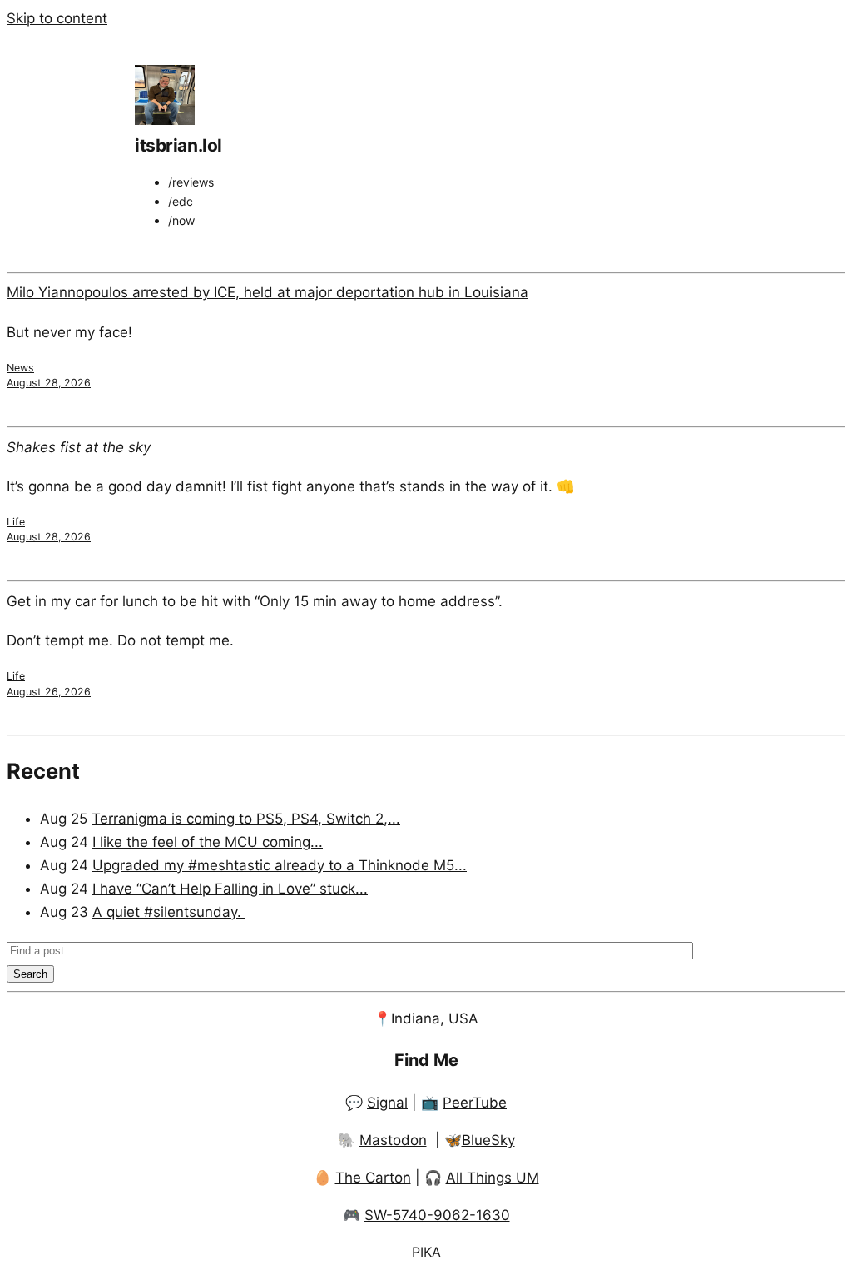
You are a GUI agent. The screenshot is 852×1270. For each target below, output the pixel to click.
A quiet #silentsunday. (168, 912)
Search (30, 974)
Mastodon (393, 1140)
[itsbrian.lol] (165, 120)
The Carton (373, 1177)
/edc (180, 201)
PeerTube (475, 1102)
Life (16, 521)
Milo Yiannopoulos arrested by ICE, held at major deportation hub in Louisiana (267, 292)
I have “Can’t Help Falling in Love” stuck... (230, 888)
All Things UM (492, 1177)
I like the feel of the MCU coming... (207, 842)
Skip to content (57, 18)
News (20, 367)
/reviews (191, 182)
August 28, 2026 (49, 382)
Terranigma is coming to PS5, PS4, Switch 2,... (246, 818)
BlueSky (488, 1140)
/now (181, 220)
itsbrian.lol (178, 145)
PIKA (426, 1251)
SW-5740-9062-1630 (437, 1215)
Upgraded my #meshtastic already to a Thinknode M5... (279, 865)
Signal (387, 1102)
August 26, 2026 (49, 691)
